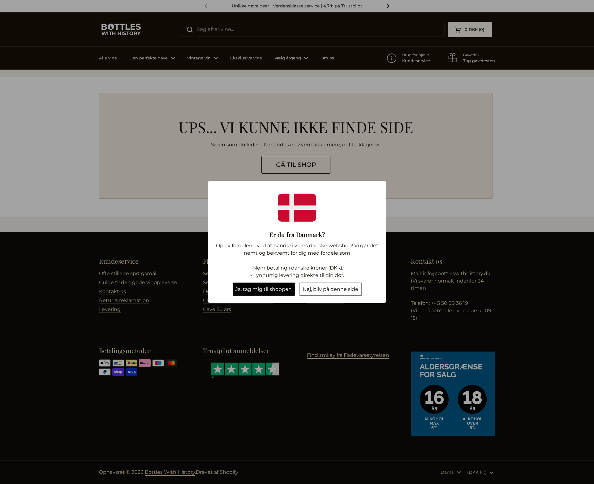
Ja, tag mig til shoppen (263, 289)
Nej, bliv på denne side (330, 289)
